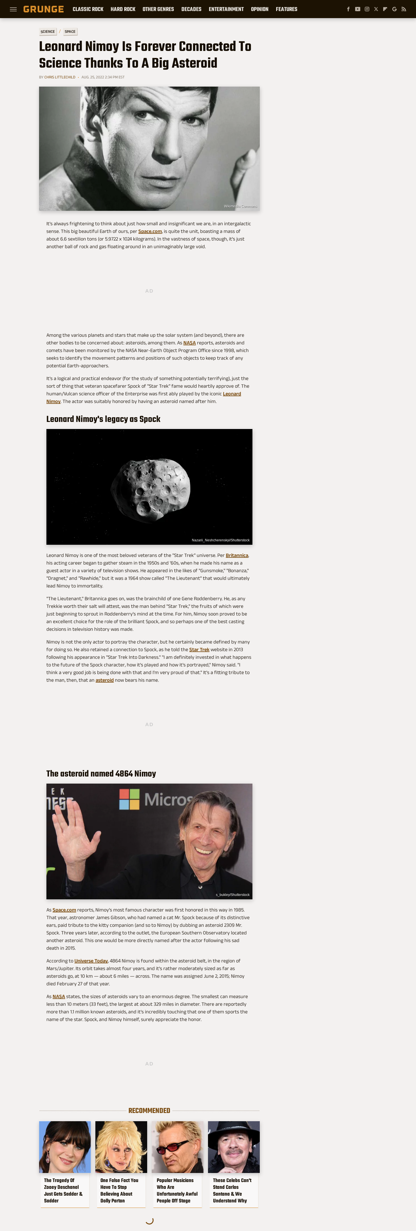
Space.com (150, 231)
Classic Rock (88, 9)
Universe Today (91, 961)
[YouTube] (357, 9)
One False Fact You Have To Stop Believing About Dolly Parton (119, 1190)
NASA (189, 343)
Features (286, 9)
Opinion (260, 9)
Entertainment (226, 9)
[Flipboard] (385, 9)
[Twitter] (376, 9)
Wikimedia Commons (240, 206)
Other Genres (158, 9)
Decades (191, 9)
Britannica (237, 555)
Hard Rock (123, 9)
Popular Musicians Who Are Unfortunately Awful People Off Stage (177, 1190)
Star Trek (199, 649)
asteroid (105, 680)
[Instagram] (367, 9)
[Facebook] (348, 9)
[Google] (394, 9)
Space (70, 31)
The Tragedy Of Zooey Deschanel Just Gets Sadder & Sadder (63, 1190)
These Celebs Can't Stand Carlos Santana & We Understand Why (232, 1190)
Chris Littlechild (59, 77)
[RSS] (404, 9)
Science (48, 31)
